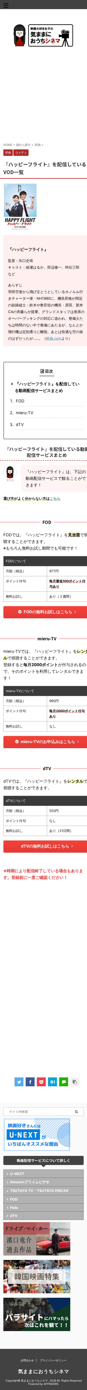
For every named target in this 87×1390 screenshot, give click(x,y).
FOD (20, 401)
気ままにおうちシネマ (43, 1371)
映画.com (53, 338)
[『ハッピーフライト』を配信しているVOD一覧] (52, 1081)
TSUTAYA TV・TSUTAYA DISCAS (39, 1190)
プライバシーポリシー (53, 1360)
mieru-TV (24, 412)
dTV (20, 424)
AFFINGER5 (51, 1384)
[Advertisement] (43, 94)
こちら (55, 498)
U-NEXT (17, 1173)
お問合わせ (27, 1360)
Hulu (14, 1207)
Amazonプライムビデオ (30, 1182)
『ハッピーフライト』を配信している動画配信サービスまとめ (47, 387)
